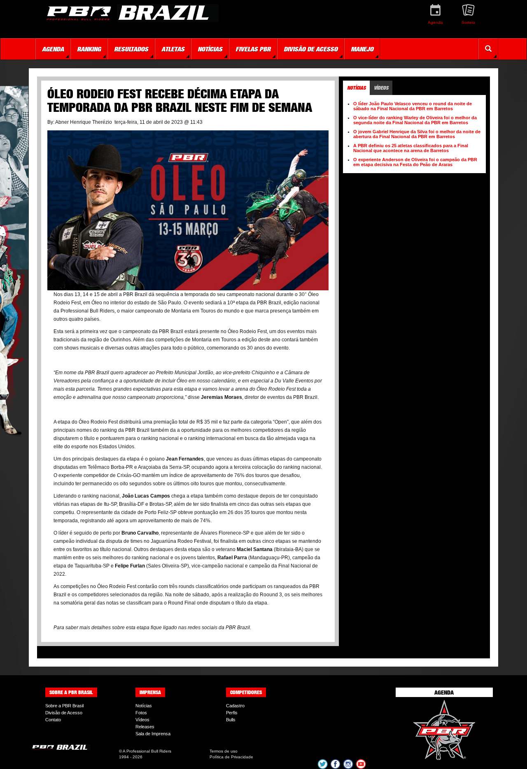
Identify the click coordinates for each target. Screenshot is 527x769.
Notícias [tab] (356, 88)
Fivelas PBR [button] (253, 49)
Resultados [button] (131, 49)
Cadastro (235, 705)
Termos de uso (224, 751)
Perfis (232, 712)
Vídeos (142, 719)
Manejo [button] (362, 49)
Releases (144, 726)
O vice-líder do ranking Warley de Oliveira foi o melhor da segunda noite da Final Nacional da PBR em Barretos (415, 120)
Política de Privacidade (231, 757)
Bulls (231, 719)
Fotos (141, 712)
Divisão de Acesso (63, 712)
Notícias (143, 705)
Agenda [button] (53, 49)
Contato (53, 719)
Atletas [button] (172, 49)
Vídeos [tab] (381, 88)
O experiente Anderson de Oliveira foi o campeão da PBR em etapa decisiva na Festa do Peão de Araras (415, 162)
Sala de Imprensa (152, 733)
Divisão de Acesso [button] (311, 49)
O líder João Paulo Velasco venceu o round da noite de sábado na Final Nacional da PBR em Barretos (412, 106)
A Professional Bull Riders (147, 751)
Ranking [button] (89, 49)
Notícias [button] (210, 49)
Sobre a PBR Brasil (64, 705)
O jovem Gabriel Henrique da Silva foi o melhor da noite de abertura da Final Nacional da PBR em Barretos (416, 134)
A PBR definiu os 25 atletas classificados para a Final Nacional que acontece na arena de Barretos (410, 148)
